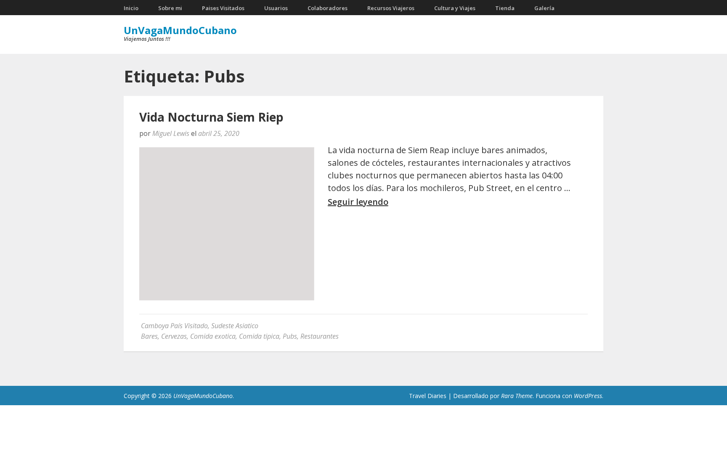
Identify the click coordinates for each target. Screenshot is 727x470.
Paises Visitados (223, 8)
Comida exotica (213, 336)
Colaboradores (328, 8)
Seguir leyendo (358, 202)
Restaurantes (319, 336)
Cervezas (174, 336)
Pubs (290, 336)
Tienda (505, 8)
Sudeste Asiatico (234, 325)
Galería (544, 8)
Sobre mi (170, 8)
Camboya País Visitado (174, 325)
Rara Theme (517, 396)
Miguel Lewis (170, 133)
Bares (149, 336)
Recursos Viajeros (390, 8)
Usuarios (276, 8)
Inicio (131, 8)
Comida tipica (259, 336)
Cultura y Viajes (454, 8)
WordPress (588, 396)
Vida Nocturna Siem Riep (211, 117)
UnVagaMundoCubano (180, 30)
